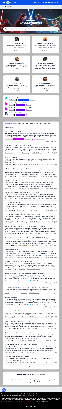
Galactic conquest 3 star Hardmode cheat (17, 321)
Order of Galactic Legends (13, 131)
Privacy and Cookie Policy (30, 401)
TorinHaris (7, 245)
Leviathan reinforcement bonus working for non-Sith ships (22, 345)
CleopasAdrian (9, 153)
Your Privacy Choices (30, 406)
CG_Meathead (9, 139)
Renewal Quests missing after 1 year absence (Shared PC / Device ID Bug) (27, 238)
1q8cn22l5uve (8, 176)
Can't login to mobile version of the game (17, 356)
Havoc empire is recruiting (12, 249)
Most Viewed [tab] (43, 123)
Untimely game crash (11, 157)
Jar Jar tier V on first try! (12, 202)
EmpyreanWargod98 (10, 317)
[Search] (46, 2)
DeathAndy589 (9, 164)
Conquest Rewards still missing (14, 311)
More (49, 123)
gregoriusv (8, 269)
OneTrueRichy (8, 281)
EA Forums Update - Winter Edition (19, 103)
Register (50, 2)
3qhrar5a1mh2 (9, 257)
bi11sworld (8, 188)
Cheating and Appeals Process (18, 98)
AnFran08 (7, 352)
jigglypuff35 (8, 328)
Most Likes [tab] (25, 123)
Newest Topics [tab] (17, 123)
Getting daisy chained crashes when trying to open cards (22, 192)
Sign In (56, 2)
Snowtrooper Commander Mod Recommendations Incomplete (23, 214)
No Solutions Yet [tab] (34, 123)
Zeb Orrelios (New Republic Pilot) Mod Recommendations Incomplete (25, 226)
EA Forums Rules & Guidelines (17, 113)
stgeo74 (7, 362)
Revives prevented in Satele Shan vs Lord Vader (19, 145)
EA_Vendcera (12, 100)
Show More (32, 367)
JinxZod (7, 340)
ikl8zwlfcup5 (8, 222)
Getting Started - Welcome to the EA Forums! (22, 108)
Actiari (7, 293)
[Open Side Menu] (4, 2)
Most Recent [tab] (8, 123)
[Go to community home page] (11, 2)
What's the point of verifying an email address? (18, 169)
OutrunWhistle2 (9, 304)
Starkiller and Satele (11, 297)
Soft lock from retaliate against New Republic (18, 333)
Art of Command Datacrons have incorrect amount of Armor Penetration (26, 287)
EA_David (11, 105)
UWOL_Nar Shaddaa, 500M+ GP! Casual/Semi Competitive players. (24, 273)
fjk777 (6, 210)
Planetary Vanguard (11, 181)
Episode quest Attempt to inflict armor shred (18, 261)
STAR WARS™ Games (9, 6)
